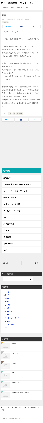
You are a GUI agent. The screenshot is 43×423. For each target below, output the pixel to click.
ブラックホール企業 (12, 204)
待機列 (7, 298)
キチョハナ (8, 244)
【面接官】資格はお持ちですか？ (17, 184)
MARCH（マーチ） (17, 353)
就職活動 (5, 22)
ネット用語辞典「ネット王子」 (17, 3)
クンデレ (8, 305)
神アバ (7, 301)
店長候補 (7, 237)
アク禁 (7, 315)
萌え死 (7, 295)
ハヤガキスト (9, 224)
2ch (9, 113)
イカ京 (7, 308)
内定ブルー (37, 263)
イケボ (7, 292)
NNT (5, 217)
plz (6, 328)
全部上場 (14, 363)
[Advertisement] (21, 145)
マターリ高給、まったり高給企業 (21, 392)
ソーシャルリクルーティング (15, 191)
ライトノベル (9, 324)
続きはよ (8, 321)
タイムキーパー (16, 382)
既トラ (6, 230)
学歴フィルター (10, 198)
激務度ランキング (16, 343)
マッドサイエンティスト (12, 318)
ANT (5, 250)
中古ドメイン (9, 311)
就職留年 (7, 178)
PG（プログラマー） (12, 211)
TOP (14, 407)
